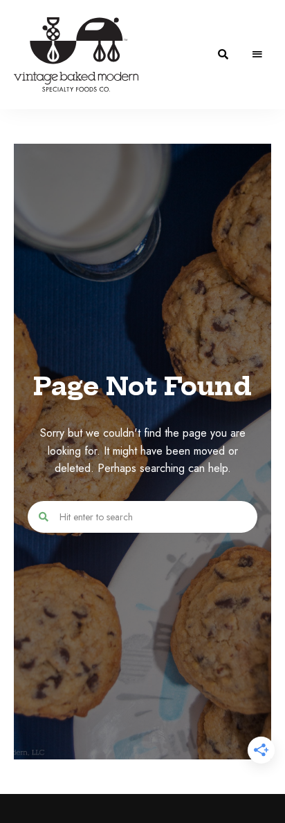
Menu (257, 54)
